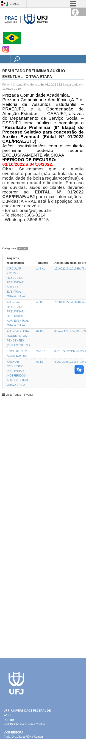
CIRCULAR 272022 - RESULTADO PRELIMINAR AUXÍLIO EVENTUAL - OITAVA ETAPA (16, 282)
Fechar (72, 18)
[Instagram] (5, 51)
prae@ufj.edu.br (35, 210)
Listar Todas (13, 394)
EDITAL (22, 248)
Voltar (29, 394)
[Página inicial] (25, 30)
